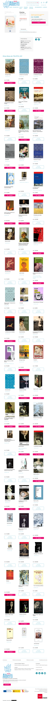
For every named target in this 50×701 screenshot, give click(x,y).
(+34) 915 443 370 (39, 667)
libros (10, 7)
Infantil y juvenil (9, 11)
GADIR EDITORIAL (27, 41)
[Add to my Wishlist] (15, 16)
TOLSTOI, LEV (7, 76)
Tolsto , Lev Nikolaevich (22, 448)
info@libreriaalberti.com (39, 669)
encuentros (16, 7)
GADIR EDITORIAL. (23, 15)
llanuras (45, 7)
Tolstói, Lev (27, 182)
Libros (5, 11)
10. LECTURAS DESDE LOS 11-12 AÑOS (9, 13)
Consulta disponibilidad (24, 82)
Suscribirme (7, 684)
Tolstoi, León (6, 363)
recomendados (38, 7)
